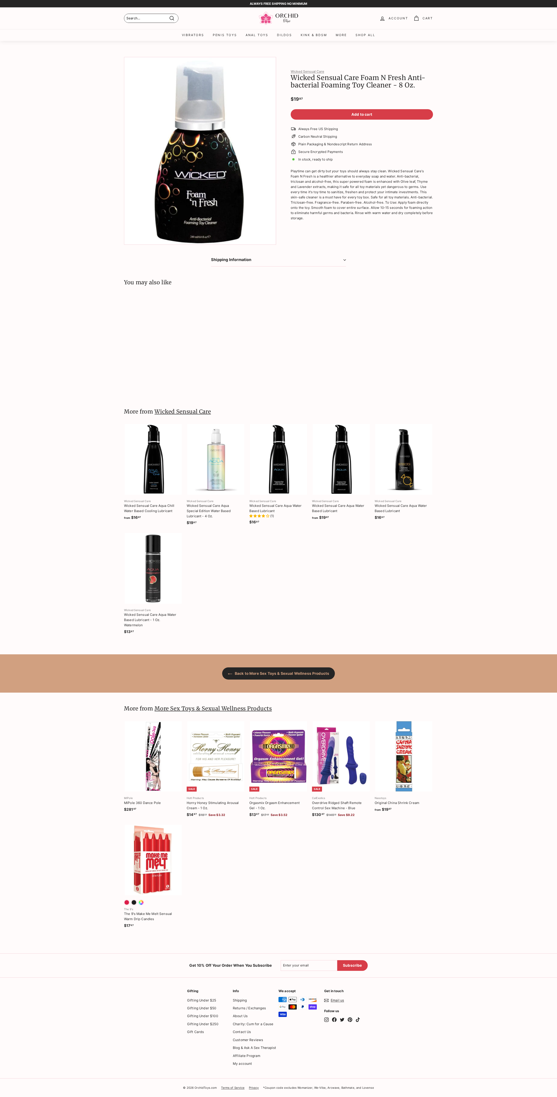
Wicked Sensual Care (307, 71)
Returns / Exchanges (249, 1008)
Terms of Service (232, 1087)
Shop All (365, 35)
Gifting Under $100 (202, 1016)
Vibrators (193, 35)
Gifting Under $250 (202, 1024)
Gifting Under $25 (201, 1000)
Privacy (254, 1087)
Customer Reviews (248, 1040)
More (341, 35)
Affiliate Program (246, 1056)
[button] (259, 516)
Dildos (284, 35)
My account (242, 1064)
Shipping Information (231, 259)
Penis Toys (225, 35)
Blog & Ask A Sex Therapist (254, 1048)
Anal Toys (257, 35)
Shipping (240, 1000)
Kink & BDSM (314, 35)
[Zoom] (200, 151)
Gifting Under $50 (201, 1008)
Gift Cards (195, 1032)
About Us (240, 1016)
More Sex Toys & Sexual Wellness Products (213, 708)
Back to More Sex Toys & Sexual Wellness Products (281, 673)
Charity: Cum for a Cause (253, 1024)
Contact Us (242, 1032)
